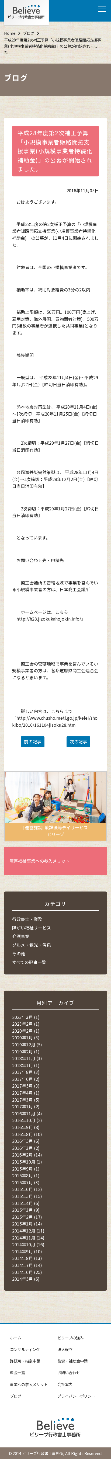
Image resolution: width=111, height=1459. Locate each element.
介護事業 (20, 936)
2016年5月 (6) (26, 1141)
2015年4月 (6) (26, 1203)
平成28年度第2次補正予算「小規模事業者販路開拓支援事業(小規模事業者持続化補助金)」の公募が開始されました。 (55, 151)
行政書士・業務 (27, 919)
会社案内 (64, 1384)
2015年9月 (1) (26, 1168)
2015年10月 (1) (27, 1161)
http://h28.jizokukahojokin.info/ (48, 618)
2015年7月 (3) (26, 1182)
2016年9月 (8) (26, 1127)
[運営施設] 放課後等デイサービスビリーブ (55, 831)
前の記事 (32, 741)
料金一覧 (17, 1372)
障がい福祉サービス (31, 927)
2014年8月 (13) (27, 1258)
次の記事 (78, 741)
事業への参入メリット (29, 1384)
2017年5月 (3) (26, 1085)
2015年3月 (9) (26, 1210)
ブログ (28, 33)
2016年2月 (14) (27, 1154)
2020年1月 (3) (26, 1037)
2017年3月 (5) (26, 1099)
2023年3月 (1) (26, 1017)
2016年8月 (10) (27, 1134)
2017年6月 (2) (26, 1079)
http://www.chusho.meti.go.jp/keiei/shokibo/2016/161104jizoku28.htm (55, 721)
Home (9, 33)
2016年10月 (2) (27, 1120)
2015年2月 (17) (27, 1217)
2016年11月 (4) (27, 1113)
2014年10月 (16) (28, 1244)
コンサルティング (25, 1349)
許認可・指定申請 (25, 1361)
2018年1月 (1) (26, 1065)
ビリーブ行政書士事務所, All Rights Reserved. (62, 1453)
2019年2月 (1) (26, 1051)
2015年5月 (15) (27, 1196)
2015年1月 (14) (27, 1223)
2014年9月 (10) (27, 1251)
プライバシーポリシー (76, 1396)
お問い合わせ (68, 1372)
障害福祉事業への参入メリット (39, 861)
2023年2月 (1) (26, 1024)
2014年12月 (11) (28, 1230)
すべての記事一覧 (29, 962)
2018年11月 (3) (27, 1058)
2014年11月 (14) (28, 1237)
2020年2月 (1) (26, 1031)
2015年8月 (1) (26, 1175)
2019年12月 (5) (27, 1044)
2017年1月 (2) (26, 1106)
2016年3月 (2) (26, 1148)
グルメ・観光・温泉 (31, 945)
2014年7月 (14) (27, 1265)
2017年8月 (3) (26, 1072)
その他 (18, 953)
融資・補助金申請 (72, 1361)
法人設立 (64, 1349)
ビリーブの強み (70, 1337)
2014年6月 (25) (27, 1272)
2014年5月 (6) (26, 1279)
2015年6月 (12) (27, 1189)
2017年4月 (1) (26, 1092)
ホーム (15, 1337)
